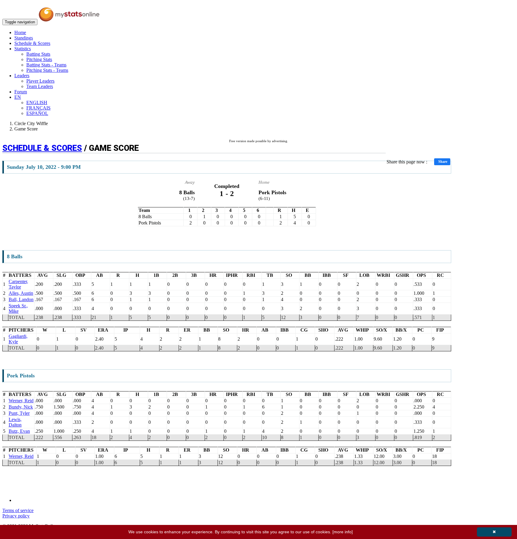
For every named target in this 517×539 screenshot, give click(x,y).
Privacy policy (16, 515)
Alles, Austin (21, 293)
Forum (20, 91)
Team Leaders (39, 86)
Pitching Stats (39, 59)
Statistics (22, 48)
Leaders (21, 75)
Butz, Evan (19, 431)
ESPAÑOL (37, 113)
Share (442, 162)
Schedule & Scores (32, 43)
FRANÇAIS (38, 107)
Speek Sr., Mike (18, 308)
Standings (23, 37)
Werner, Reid (21, 400)
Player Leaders (40, 80)
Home (20, 32)
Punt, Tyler (19, 413)
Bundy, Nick (21, 406)
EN (17, 97)
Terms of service (18, 510)
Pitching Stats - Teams (47, 70)
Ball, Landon (21, 299)
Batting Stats (38, 54)
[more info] (342, 531)
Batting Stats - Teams (46, 64)
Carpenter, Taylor (18, 284)
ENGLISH (36, 102)
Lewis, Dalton (15, 422)
